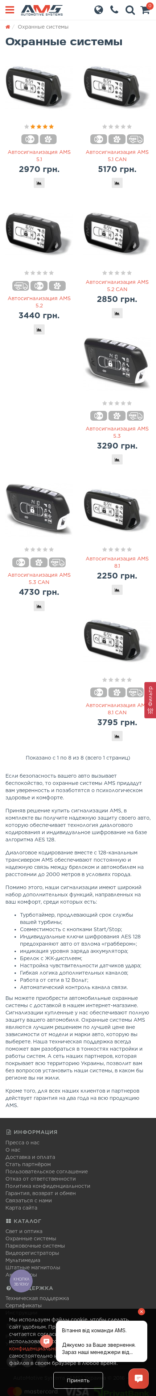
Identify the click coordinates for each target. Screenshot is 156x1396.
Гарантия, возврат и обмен (40, 1193)
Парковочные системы (35, 1246)
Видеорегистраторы (32, 1253)
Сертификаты (23, 1305)
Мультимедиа (22, 1260)
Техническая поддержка (37, 1298)
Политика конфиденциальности (47, 1186)
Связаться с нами (28, 1200)
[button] (145, 11)
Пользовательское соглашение (46, 1171)
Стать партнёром (28, 1164)
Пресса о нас (22, 1142)
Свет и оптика (23, 1231)
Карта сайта (21, 1208)
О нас (12, 1150)
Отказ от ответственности (40, 1179)
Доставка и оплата (30, 1157)
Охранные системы (30, 1238)
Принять (78, 1380)
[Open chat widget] (138, 1378)
